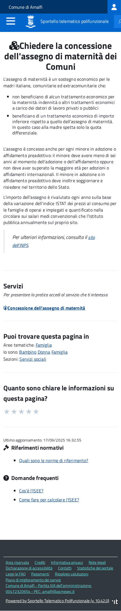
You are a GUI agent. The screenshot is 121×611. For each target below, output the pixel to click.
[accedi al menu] (10, 20)
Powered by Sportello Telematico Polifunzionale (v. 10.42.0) (57, 600)
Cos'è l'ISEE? (31, 490)
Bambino (27, 352)
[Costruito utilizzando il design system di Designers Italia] (115, 602)
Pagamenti (40, 574)
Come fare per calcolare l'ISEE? (49, 499)
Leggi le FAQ (16, 574)
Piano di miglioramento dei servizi (33, 580)
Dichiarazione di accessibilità (29, 568)
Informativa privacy (67, 562)
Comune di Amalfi (25, 7)
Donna (44, 352)
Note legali (97, 562)
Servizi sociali (32, 359)
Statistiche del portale (95, 568)
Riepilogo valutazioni (71, 574)
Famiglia (44, 345)
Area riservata (17, 562)
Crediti (40, 562)
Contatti (64, 568)
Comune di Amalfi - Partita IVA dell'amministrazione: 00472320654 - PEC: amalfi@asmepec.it (49, 588)
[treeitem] (114, 7)
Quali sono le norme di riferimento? (53, 460)
